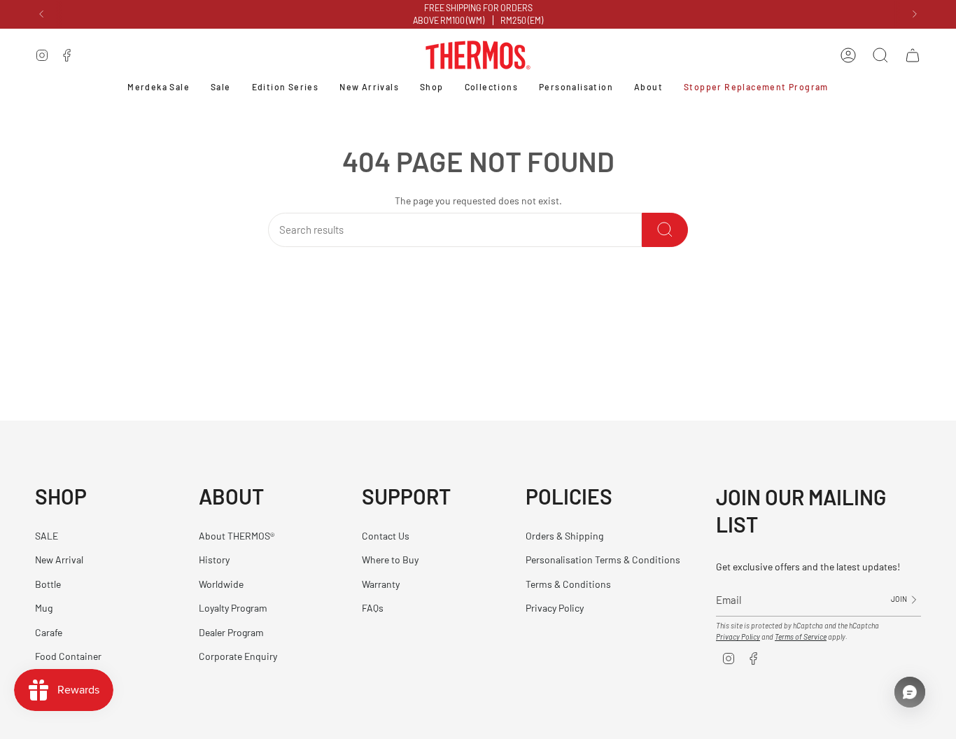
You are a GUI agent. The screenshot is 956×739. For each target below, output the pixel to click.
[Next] (914, 14)
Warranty (381, 584)
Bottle (48, 584)
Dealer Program (231, 632)
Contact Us (385, 536)
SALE (46, 536)
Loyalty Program (233, 608)
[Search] (665, 230)
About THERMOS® (236, 536)
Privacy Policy (555, 608)
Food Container (68, 656)
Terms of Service (801, 636)
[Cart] (913, 55)
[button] (431, 87)
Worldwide (221, 584)
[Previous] (41, 14)
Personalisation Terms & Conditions (603, 559)
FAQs (373, 608)
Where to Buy (390, 559)
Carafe (48, 632)
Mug (43, 608)
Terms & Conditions (568, 584)
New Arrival (59, 559)
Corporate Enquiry (238, 656)
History (214, 559)
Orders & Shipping (564, 536)
